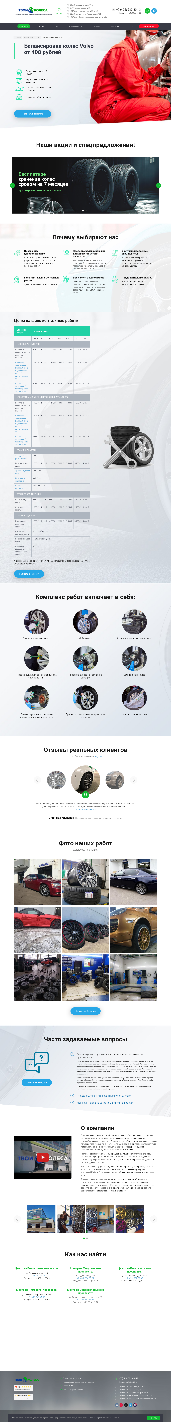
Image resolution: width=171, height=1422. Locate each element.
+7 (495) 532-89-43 (128, 1378)
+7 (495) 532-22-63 (134, 1278)
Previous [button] (12, 185)
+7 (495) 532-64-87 (85, 1299)
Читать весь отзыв (85, 809)
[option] (85, 65)
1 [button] (83, 211)
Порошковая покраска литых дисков (78, 1382)
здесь (98, 756)
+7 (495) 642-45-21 (36, 1297)
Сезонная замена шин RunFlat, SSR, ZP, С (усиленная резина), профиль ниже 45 (22, 371)
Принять (153, 1418)
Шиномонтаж (68, 1386)
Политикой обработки (96, 1418)
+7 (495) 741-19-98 (36, 1276)
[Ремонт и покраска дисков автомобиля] (33, 11)
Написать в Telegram (33, 114)
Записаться (148, 26)
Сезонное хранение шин (73, 1390)
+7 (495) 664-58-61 (85, 1278)
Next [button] (158, 185)
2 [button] (87, 211)
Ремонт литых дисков (72, 1378)
